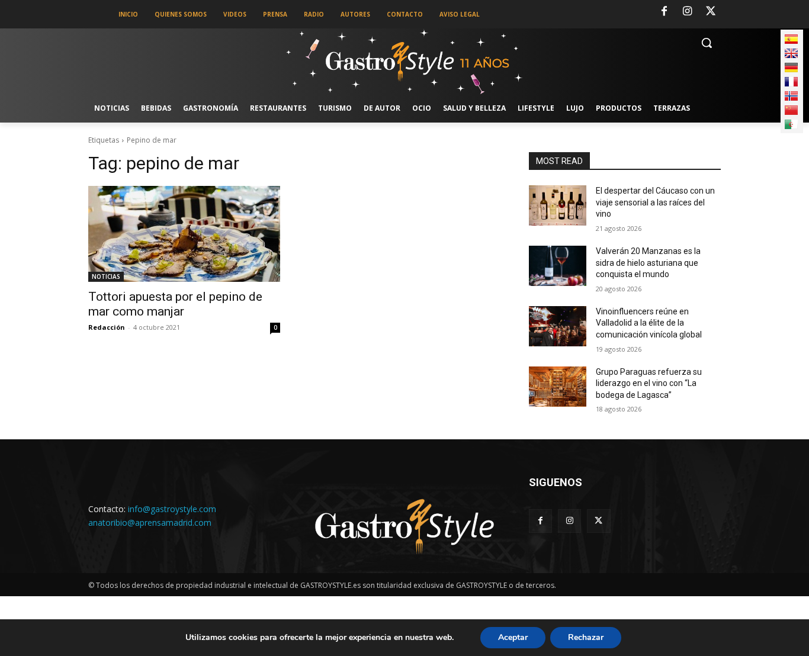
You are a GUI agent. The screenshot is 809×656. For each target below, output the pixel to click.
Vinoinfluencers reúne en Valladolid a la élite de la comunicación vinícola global (649, 323)
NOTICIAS (106, 276)
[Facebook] (664, 12)
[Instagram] (688, 12)
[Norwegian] (791, 96)
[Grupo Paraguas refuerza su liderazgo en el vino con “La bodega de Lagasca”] (557, 386)
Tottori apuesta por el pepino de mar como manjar (175, 304)
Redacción (106, 327)
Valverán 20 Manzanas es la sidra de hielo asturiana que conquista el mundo (648, 262)
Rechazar (585, 637)
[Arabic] (791, 124)
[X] (711, 12)
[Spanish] (791, 39)
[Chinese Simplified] (791, 110)
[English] (791, 53)
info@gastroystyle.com (172, 508)
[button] (706, 42)
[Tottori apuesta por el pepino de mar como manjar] (184, 234)
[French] (791, 81)
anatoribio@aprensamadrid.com (149, 522)
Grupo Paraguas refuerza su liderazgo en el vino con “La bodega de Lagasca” (649, 383)
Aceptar (513, 637)
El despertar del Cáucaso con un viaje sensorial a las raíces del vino (655, 202)
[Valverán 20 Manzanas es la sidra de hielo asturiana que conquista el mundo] (557, 266)
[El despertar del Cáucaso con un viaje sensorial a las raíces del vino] (557, 205)
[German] (791, 67)
